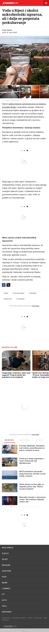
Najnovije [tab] (9, 440)
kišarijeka (32, 293)
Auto (4, 600)
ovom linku (35, 306)
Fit (3, 594)
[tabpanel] (24, 476)
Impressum (38, 618)
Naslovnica (7, 548)
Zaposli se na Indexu (19, 618)
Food (4, 577)
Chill (4, 606)
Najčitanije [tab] (24, 440)
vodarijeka (20, 299)
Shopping (6, 571)
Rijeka (5, 293)
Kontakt (30, 618)
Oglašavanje (6, 618)
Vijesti (5, 553)
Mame (4, 583)
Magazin (6, 565)
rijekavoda (7, 299)
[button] (46, 3)
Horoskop (7, 612)
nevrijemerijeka (18, 293)
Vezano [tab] (39, 440)
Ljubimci (6, 588)
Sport (5, 559)
